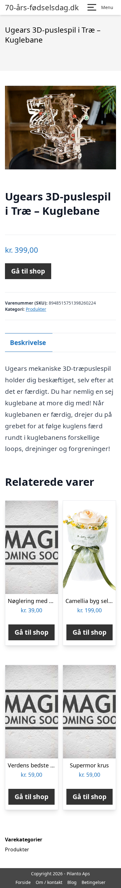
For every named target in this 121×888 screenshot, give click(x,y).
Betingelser (93, 882)
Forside (23, 882)
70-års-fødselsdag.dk (42, 7)
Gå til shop (28, 271)
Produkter (36, 309)
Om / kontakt (49, 882)
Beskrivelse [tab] (28, 342)
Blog (72, 882)
